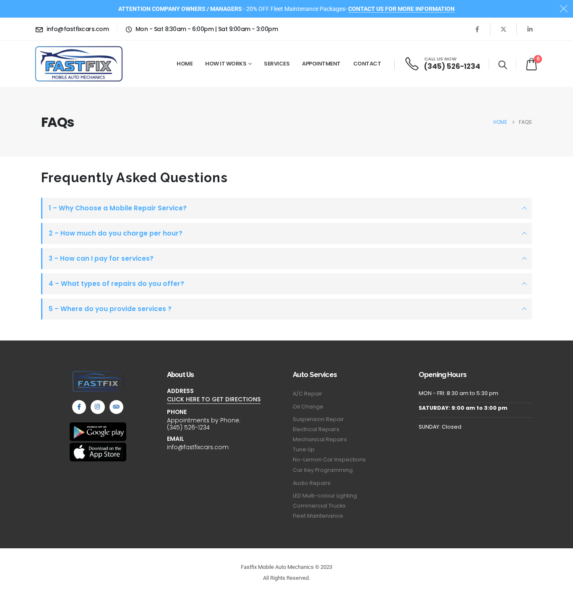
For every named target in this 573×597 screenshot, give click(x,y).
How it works (225, 64)
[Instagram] (97, 407)
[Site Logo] (79, 63)
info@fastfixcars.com (198, 447)
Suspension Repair (318, 419)
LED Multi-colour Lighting (325, 495)
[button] (502, 64)
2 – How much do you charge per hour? (115, 233)
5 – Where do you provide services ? (110, 308)
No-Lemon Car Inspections (329, 459)
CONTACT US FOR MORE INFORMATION (401, 8)
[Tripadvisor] (116, 407)
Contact (367, 64)
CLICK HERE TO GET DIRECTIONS (213, 399)
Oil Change (308, 406)
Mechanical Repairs (320, 439)
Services (276, 64)
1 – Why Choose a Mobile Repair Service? (118, 208)
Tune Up (304, 449)
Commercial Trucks (319, 505)
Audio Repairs (312, 483)
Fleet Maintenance (318, 515)
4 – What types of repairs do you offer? (116, 283)
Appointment (321, 64)
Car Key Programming (323, 470)
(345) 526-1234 (188, 427)
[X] (503, 29)
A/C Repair (307, 393)
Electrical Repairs (316, 429)
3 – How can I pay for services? (101, 258)
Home (185, 64)
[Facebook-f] (79, 407)
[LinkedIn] (530, 29)
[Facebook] (477, 29)
